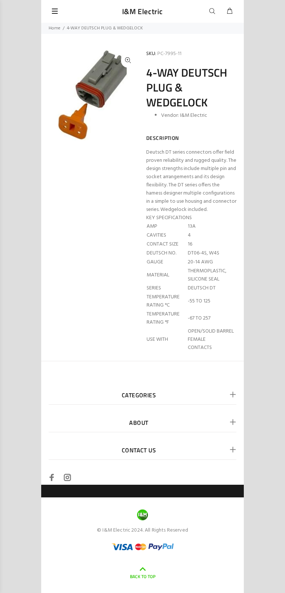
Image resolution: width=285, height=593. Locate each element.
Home (54, 28)
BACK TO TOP (142, 576)
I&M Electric (193, 115)
